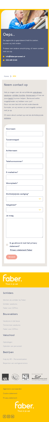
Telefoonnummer (14, 161)
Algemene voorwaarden (12, 389)
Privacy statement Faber (21, 250)
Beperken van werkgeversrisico (15, 363)
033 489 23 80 (11, 60)
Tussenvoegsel (12, 139)
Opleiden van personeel (12, 346)
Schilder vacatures (10, 304)
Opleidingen (7, 342)
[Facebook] (4, 416)
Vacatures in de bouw (11, 321)
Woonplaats (12, 183)
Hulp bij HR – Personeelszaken (15, 359)
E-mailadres (12, 172)
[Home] (24, 279)
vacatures (7, 95)
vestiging (7, 118)
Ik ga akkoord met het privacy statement (23, 245)
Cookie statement (10, 393)
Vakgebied (11, 205)
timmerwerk (31, 95)
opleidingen (37, 92)
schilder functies (18, 95)
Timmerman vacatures (11, 325)
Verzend (11, 257)
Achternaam (11, 150)
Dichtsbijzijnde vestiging (17, 194)
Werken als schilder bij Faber (14, 300)
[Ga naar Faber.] (6, 76)
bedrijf (10, 98)
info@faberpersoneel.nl (15, 56)
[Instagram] (8, 416)
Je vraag (9, 215)
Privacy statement (10, 398)
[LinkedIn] (12, 416)
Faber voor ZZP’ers (10, 308)
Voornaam (10, 129)
